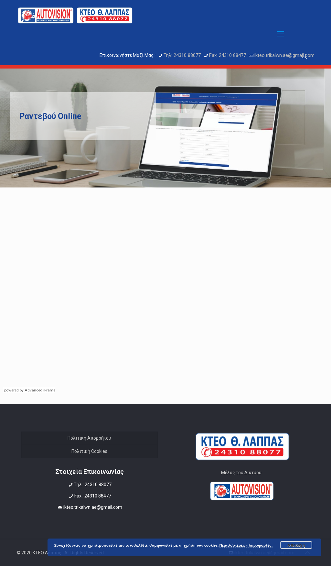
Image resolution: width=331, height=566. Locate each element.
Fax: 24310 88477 (227, 55)
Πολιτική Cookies (89, 451)
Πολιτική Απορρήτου (89, 438)
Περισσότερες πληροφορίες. (245, 545)
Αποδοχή (296, 545)
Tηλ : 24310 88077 (93, 484)
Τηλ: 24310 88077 (182, 55)
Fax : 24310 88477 (92, 495)
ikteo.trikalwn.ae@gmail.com (284, 55)
